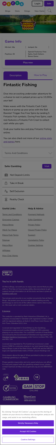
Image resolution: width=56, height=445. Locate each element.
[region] (28, 425)
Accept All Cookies (28, 431)
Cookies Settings (28, 439)
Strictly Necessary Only (28, 423)
